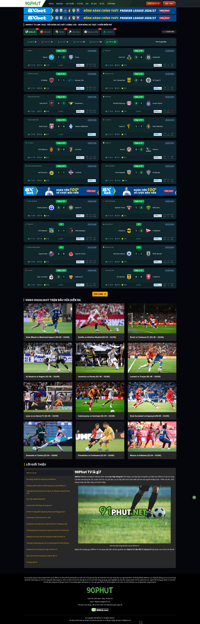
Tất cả (112, 42)
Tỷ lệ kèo (80, 3)
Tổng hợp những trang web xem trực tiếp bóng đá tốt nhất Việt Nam (48, 543)
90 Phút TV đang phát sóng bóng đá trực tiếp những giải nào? (46, 512)
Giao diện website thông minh (36, 499)
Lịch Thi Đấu (70, 3)
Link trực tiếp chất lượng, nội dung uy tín (39, 505)
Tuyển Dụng (111, 3)
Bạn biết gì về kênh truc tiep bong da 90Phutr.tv (41, 479)
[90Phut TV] (33, 3)
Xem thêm (98, 294)
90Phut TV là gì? (32, 473)
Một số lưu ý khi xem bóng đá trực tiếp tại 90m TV (42, 556)
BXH (87, 3)
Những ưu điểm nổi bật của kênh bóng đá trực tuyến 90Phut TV (46, 486)
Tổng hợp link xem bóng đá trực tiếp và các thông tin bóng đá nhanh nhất (48, 492)
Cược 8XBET (169, 3)
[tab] (30, 32)
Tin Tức (101, 3)
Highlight (59, 3)
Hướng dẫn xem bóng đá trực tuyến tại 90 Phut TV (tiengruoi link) (47, 524)
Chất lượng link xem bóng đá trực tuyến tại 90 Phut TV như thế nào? (48, 530)
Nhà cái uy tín (153, 3)
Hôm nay (80, 42)
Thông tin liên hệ (32, 562)
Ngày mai (97, 42)
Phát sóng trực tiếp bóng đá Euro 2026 (39, 518)
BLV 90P (64, 42)
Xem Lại (51, 3)
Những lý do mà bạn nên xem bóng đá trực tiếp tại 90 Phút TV (46, 537)
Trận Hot (48, 42)
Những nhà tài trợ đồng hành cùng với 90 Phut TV (42, 549)
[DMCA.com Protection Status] (100, 609)
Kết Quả (94, 3)
